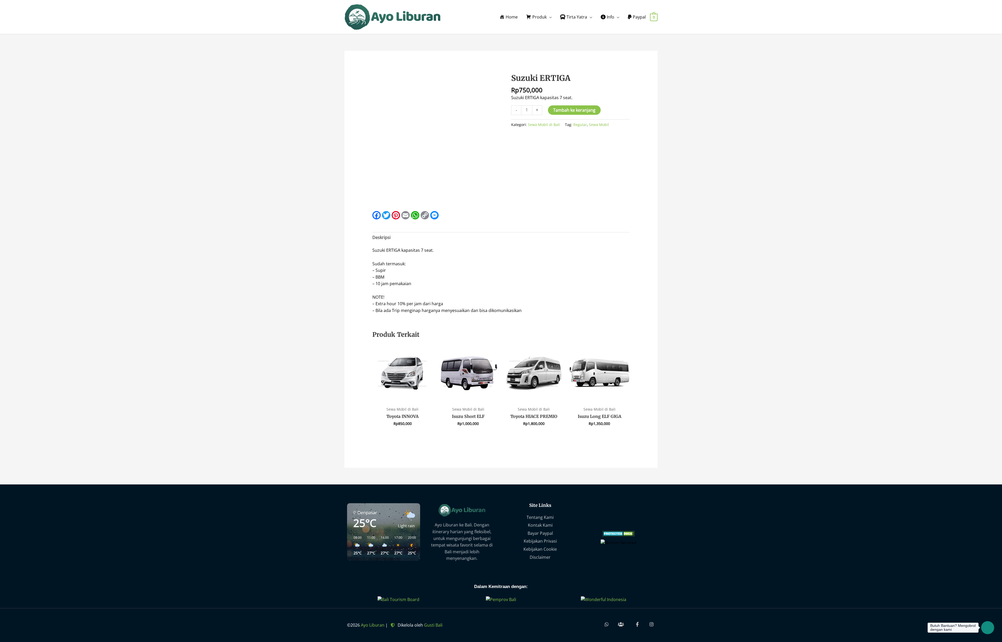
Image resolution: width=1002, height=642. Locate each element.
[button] (355, 545)
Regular (580, 124)
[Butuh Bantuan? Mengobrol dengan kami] (987, 627)
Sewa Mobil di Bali (544, 124)
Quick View (402, 398)
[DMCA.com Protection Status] (619, 533)
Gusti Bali (433, 625)
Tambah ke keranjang (574, 110)
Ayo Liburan (372, 625)
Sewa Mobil (599, 124)
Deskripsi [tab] (381, 237)
